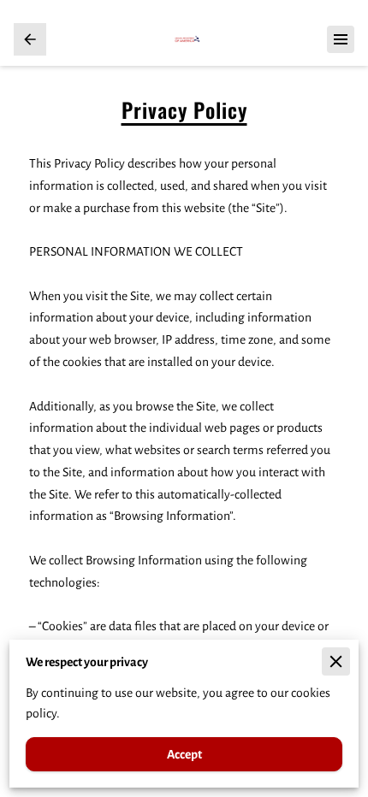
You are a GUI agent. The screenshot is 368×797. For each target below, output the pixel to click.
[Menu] (340, 39)
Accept (184, 754)
